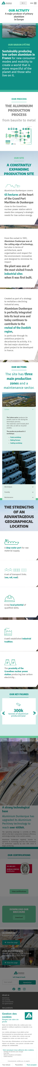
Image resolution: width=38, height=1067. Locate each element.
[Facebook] (13, 989)
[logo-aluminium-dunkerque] (6, 3)
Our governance (7, 1004)
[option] (19, 711)
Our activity (6, 1000)
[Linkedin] (19, 989)
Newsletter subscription (27, 982)
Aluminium (5, 998)
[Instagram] (24, 989)
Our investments (7, 1002)
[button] (23, 3)
